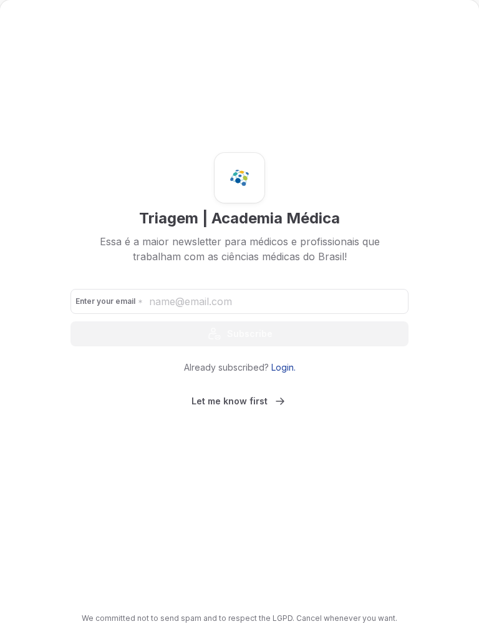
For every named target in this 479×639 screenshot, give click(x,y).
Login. (283, 367)
